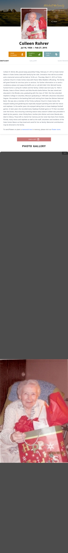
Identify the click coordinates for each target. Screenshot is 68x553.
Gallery (33, 61)
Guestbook (63, 61)
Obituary (4, 61)
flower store (56, 129)
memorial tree (27, 129)
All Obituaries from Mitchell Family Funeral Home (54, 11)
